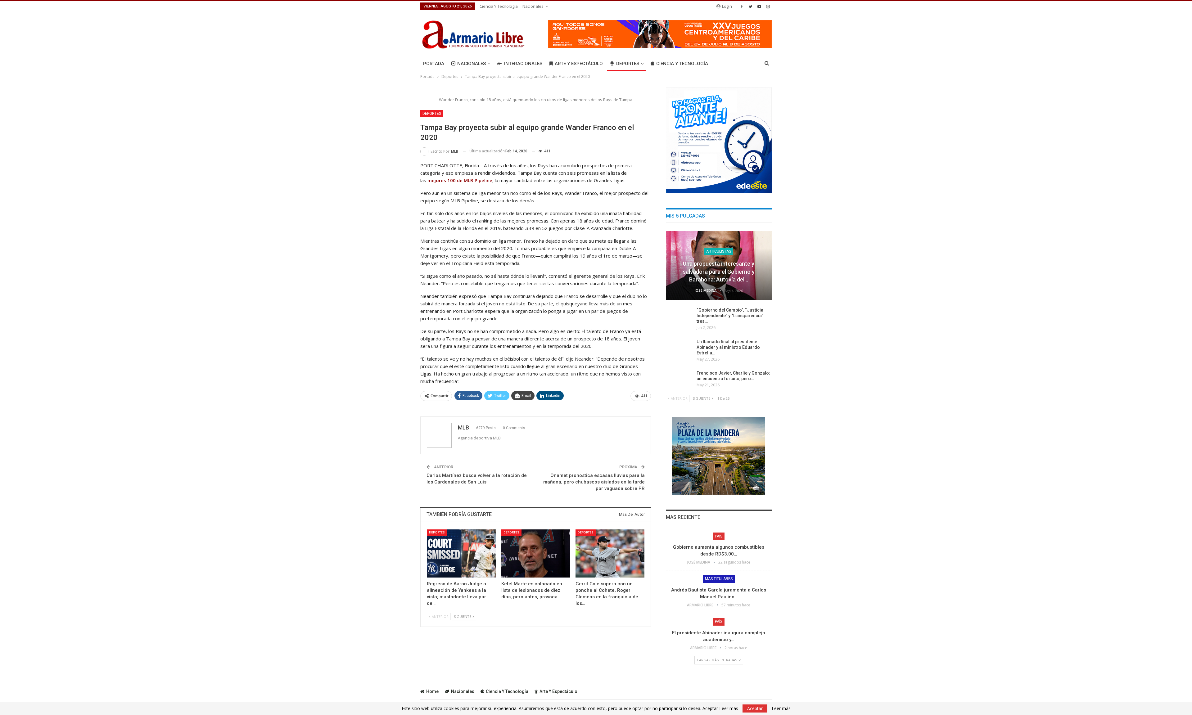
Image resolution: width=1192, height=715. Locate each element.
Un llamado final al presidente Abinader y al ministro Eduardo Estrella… (728, 347)
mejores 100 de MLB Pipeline (459, 180)
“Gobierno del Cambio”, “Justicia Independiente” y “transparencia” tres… (730, 316)
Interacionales (523, 63)
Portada (433, 63)
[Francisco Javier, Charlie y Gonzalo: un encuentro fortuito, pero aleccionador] (679, 380)
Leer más (781, 708)
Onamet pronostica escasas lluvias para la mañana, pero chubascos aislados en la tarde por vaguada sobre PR (594, 482)
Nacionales (533, 6)
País (718, 536)
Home (432, 691)
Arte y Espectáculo (579, 63)
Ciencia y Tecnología (499, 6)
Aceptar (755, 708)
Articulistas (718, 251)
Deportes (627, 63)
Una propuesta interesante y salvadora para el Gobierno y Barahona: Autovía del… (719, 271)
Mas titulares (719, 579)
